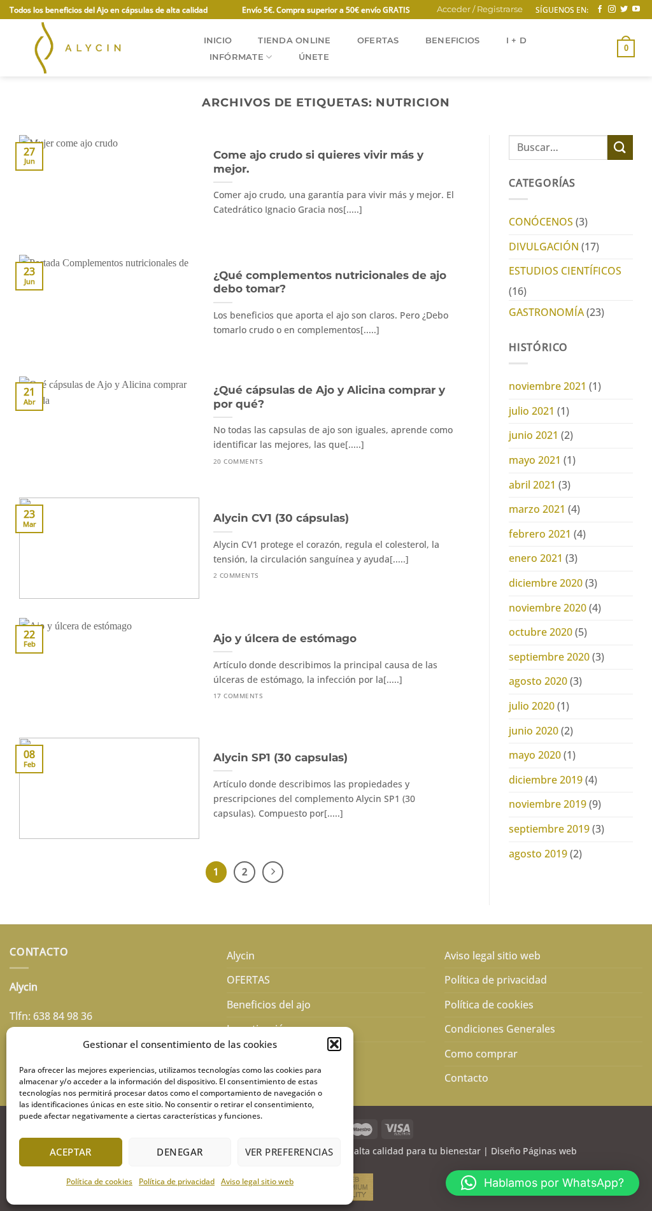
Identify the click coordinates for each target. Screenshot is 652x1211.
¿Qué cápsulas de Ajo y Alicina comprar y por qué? (329, 396)
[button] (334, 1044)
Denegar (179, 1151)
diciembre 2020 (546, 583)
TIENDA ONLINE (294, 40)
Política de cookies (99, 1181)
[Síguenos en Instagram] (612, 9)
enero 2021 (536, 558)
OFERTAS (378, 40)
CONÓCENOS (541, 222)
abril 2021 (532, 485)
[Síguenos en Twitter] (624, 9)
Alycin (241, 956)
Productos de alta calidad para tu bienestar (388, 1151)
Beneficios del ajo (269, 1005)
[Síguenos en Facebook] (600, 9)
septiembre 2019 (549, 829)
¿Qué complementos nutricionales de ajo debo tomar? (329, 282)
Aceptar (71, 1151)
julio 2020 (532, 706)
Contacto (466, 1078)
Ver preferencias (289, 1151)
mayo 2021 (535, 460)
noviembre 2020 (547, 608)
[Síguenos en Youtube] (636, 9)
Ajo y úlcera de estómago (285, 638)
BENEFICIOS (452, 40)
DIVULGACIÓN (544, 247)
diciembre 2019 (546, 780)
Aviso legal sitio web (257, 1181)
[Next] (273, 872)
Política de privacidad (177, 1181)
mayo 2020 (535, 755)
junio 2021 (533, 435)
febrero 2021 (540, 534)
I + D (516, 40)
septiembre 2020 (549, 657)
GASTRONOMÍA (546, 312)
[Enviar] (620, 147)
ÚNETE (314, 57)
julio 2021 (532, 411)
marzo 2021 (537, 509)
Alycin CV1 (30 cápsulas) (281, 518)
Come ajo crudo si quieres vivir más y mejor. (318, 161)
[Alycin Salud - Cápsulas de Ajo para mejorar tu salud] (93, 47)
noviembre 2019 (547, 804)
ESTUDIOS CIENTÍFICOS (565, 271)
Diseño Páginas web (534, 1151)
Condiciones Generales (499, 1029)
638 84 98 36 (62, 1016)
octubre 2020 (540, 632)
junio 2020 (533, 731)
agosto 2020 (538, 681)
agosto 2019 (538, 854)
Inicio (218, 40)
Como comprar (481, 1054)
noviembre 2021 (547, 386)
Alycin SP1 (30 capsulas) (280, 757)
